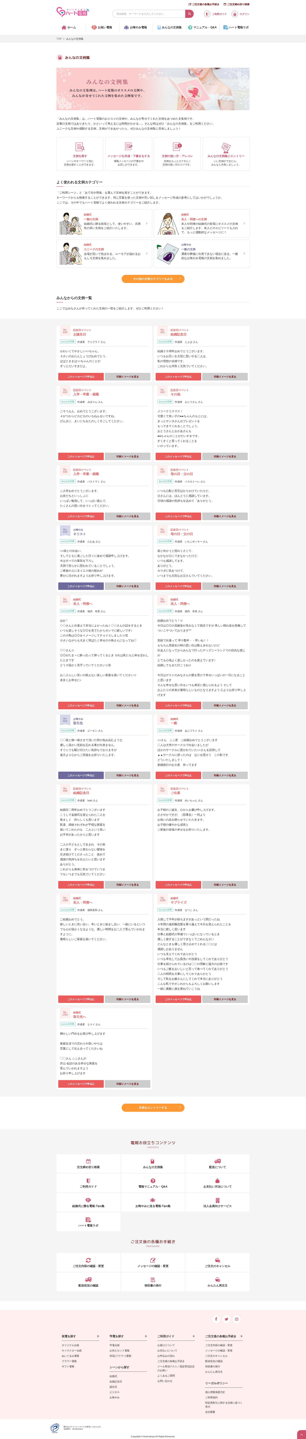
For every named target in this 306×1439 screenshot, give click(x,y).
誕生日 (113, 1386)
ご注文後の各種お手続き (205, 4)
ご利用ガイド (165, 1336)
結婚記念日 (116, 1381)
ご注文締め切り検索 (238, 4)
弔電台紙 (115, 1345)
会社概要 (210, 1412)
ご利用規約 (211, 1397)
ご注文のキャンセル (216, 1355)
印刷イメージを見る (128, 376)
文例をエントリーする (153, 1107)
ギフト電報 (68, 1366)
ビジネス (115, 1392)
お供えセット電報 (119, 1350)
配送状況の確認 (214, 1361)
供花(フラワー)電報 (120, 1355)
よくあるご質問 (166, 1375)
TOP (59, 38)
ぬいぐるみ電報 (70, 1355)
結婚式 (113, 1376)
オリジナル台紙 (70, 1345)
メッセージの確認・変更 (219, 1350)
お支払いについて (167, 1350)
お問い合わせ (164, 1381)
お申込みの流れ (166, 1355)
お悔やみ (115, 1397)
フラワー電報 (69, 1361)
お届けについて (166, 1345)
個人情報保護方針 (215, 1392)
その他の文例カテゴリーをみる (153, 278)
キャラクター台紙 (72, 1350)
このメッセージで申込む (81, 376)
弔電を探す (117, 1336)
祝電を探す (69, 1336)
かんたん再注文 (214, 1371)
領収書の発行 (212, 1366)
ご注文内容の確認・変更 (219, 1345)
